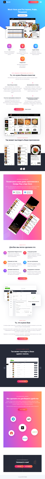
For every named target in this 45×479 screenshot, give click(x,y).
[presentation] (21, 169)
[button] (40, 368)
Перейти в (18, 192)
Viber (20, 466)
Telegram (28, 466)
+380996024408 (33, 1)
